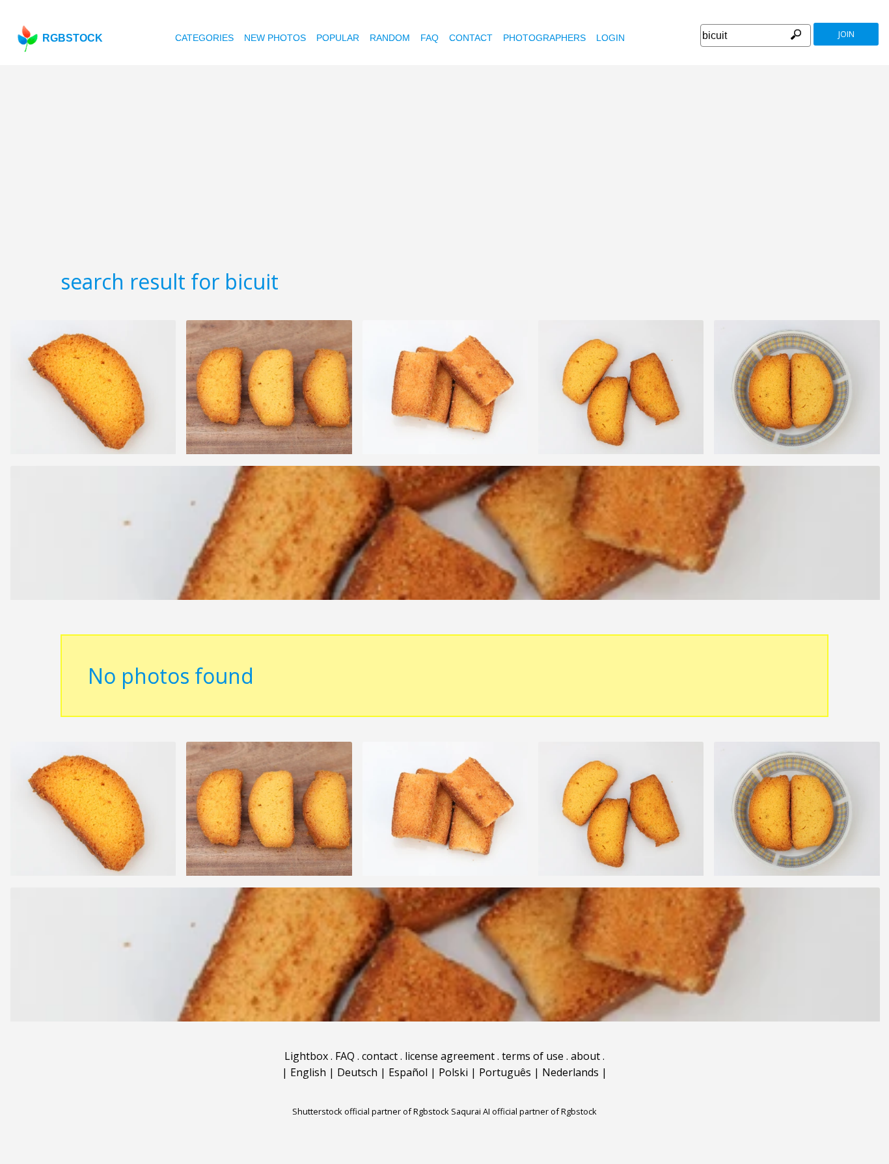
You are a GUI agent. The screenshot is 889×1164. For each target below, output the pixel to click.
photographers (544, 38)
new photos (275, 38)
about (585, 1056)
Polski (453, 1072)
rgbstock (72, 38)
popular (337, 38)
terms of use (533, 1056)
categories (204, 38)
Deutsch (357, 1072)
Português (505, 1072)
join (846, 34)
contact (471, 38)
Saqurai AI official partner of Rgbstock (524, 1111)
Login (610, 38)
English (308, 1072)
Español (408, 1072)
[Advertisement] (444, 163)
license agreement (450, 1056)
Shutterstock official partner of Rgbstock (370, 1111)
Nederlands (570, 1072)
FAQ (429, 38)
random (390, 38)
